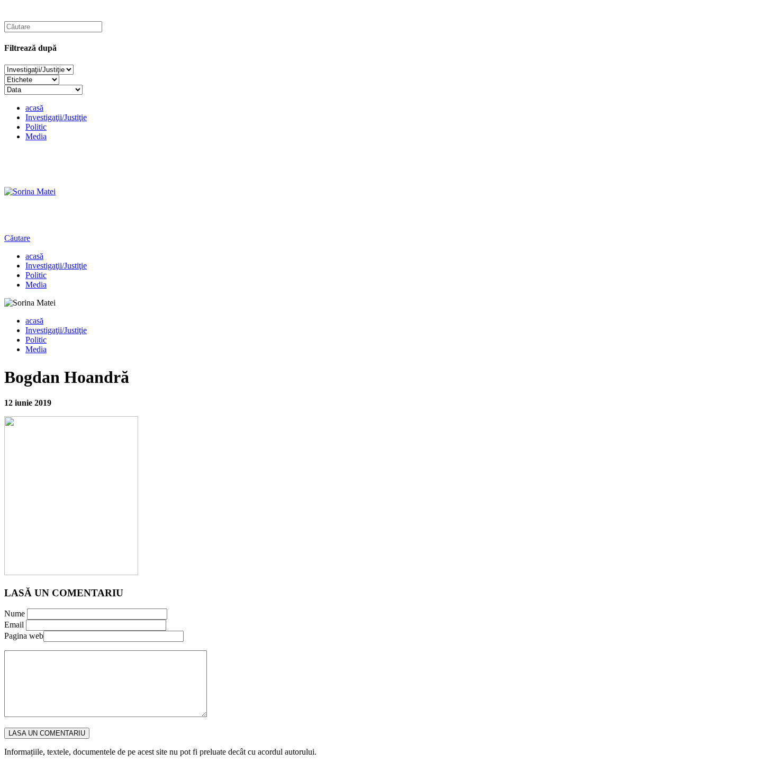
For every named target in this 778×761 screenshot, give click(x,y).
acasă (34, 107)
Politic (36, 126)
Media (36, 136)
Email (14, 624)
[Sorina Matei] (30, 191)
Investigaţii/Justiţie (56, 117)
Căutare (17, 238)
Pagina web (23, 635)
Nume (14, 613)
